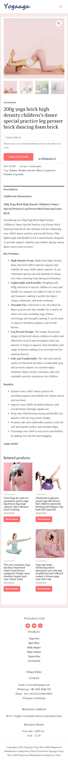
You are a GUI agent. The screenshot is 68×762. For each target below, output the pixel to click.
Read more (11, 519)
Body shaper (34, 647)
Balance (13, 170)
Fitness (39, 170)
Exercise (31, 170)
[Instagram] (40, 625)
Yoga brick (18, 174)
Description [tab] (10, 189)
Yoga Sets (34, 638)
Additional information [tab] (18, 196)
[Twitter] (34, 625)
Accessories (10, 102)
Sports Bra (34, 656)
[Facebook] (27, 625)
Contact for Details (18, 156)
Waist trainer (34, 651)
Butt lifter (34, 643)
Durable (22, 170)
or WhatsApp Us (47, 158)
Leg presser (49, 170)
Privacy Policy (34, 672)
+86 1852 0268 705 (40, 689)
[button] (59, 23)
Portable (8, 174)
